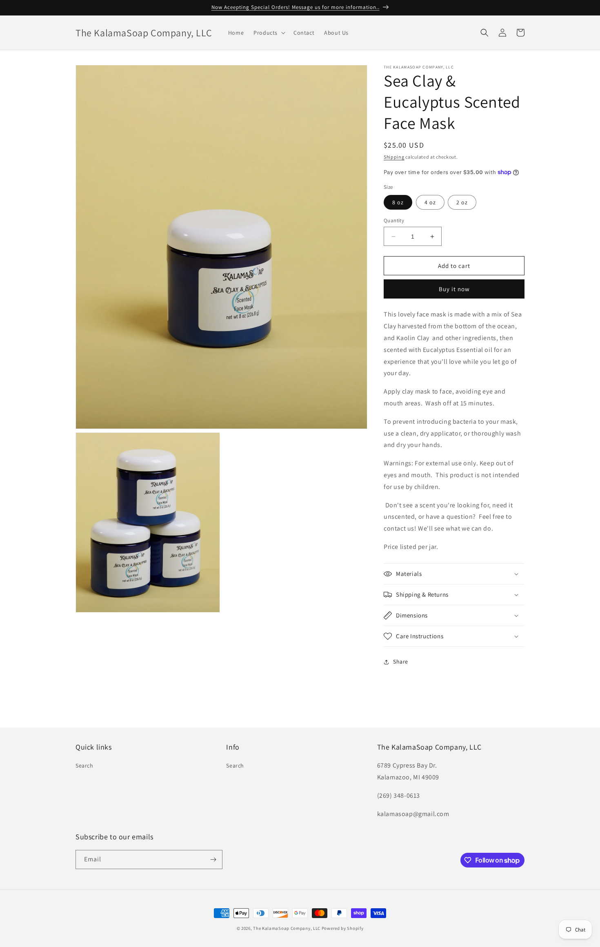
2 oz (462, 202)
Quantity (394, 220)
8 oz (398, 202)
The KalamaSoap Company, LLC (286, 928)
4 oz (430, 202)
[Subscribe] (213, 859)
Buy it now (454, 289)
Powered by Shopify (343, 928)
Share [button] (400, 661)
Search (84, 765)
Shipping (394, 157)
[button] (269, 32)
